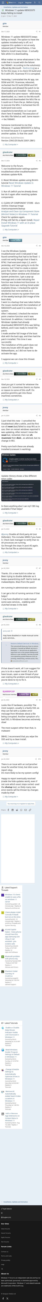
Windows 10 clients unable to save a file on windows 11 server (12, 898)
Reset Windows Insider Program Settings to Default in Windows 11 (12, 1053)
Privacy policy (5, 1260)
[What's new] (35, 2)
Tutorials (8, 1045)
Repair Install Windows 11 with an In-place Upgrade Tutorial (20, 223)
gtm (4, 16)
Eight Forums (5, 1237)
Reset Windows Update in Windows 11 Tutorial (17, 184)
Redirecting (28, 68)
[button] (20, 1213)
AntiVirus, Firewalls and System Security (12, 924)
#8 (40, 625)
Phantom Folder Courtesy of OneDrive (11, 973)
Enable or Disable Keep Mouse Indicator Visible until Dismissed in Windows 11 (12, 1032)
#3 (40, 246)
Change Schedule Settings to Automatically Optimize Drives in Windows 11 (12, 1074)
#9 (40, 700)
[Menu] (2, 2)
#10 (39, 759)
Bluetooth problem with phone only (12, 957)
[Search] (39, 2)
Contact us (4, 1252)
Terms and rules (6, 1256)
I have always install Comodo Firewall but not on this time (13, 914)
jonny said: (6, 631)
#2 (40, 161)
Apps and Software (11, 952)
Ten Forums (5, 1242)
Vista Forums (5, 1229)
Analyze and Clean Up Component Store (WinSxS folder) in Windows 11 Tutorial (20, 213)
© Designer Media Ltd (8, 1294)
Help (2, 1264)
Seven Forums (6, 1233)
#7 (40, 568)
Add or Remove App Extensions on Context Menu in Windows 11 (12, 1117)
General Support (10, 984)
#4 (40, 379)
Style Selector (7, 1209)
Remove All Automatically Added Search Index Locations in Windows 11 (13, 1096)
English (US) (7, 1217)
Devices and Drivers (11, 967)
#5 (40, 415)
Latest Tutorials (11, 1023)
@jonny (4, 534)
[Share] (36, 31)
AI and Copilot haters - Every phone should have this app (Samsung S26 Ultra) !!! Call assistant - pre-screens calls (13, 936)
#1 (40, 32)
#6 (40, 529)
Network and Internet (12, 908)
